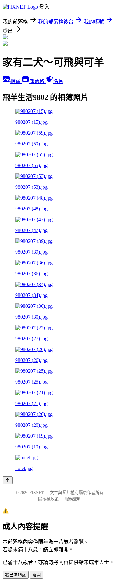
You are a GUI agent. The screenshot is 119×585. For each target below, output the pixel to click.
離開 (36, 575)
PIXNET (37, 492)
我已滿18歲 (15, 575)
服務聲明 (73, 499)
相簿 (16, 81)
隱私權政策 (48, 499)
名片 (58, 81)
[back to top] (8, 480)
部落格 (37, 81)
